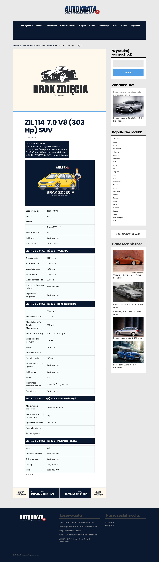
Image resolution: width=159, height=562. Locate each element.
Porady (39, 25)
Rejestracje (103, 25)
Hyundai (116, 168)
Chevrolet (117, 149)
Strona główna (26, 25)
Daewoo (116, 159)
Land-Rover (117, 182)
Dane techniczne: (127, 244)
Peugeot (116, 191)
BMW (115, 145)
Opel (115, 188)
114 (57, 45)
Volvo (115, 221)
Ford (115, 165)
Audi (115, 142)
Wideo (92, 25)
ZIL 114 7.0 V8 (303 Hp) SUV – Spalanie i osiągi (47, 152)
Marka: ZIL (50, 45)
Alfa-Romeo (118, 139)
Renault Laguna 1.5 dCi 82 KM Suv (128, 338)
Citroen (116, 155)
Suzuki (115, 211)
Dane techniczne (68, 25)
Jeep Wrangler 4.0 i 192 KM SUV (73, 530)
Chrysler (116, 152)
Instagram (109, 525)
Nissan (115, 185)
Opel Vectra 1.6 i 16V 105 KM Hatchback (76, 522)
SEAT (115, 205)
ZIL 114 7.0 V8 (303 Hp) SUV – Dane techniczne (47, 149)
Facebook (109, 522)
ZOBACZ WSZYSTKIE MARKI (128, 234)
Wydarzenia (51, 25)
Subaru (116, 208)
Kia (114, 178)
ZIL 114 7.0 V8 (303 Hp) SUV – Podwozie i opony (48, 155)
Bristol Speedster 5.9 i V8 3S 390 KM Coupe (78, 526)
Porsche (116, 195)
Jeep (115, 175)
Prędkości (135, 25)
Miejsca (82, 25)
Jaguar (116, 172)
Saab (115, 201)
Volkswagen (118, 218)
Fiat (114, 162)
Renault (116, 198)
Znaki (114, 25)
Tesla (115, 214)
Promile (124, 25)
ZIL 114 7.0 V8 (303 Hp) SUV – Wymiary (43, 146)
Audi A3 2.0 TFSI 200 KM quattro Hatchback (78, 534)
